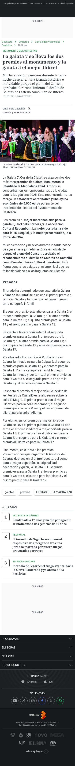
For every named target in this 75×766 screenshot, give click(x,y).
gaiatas (9, 492)
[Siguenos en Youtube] (14, 700)
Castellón (7, 45)
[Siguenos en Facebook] (42, 700)
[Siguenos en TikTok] (24, 700)
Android (31, 681)
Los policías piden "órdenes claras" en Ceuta (22, 4)
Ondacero (7, 41)
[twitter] (29, 109)
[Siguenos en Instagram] (33, 700)
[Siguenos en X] (51, 700)
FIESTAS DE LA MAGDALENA (54, 492)
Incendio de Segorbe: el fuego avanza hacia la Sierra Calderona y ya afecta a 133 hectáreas (43, 570)
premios (25, 492)
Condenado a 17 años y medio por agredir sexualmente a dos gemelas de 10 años (42, 522)
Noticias (22, 45)
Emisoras (24, 41)
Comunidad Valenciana (47, 41)
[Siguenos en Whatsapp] (60, 700)
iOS (51, 681)
